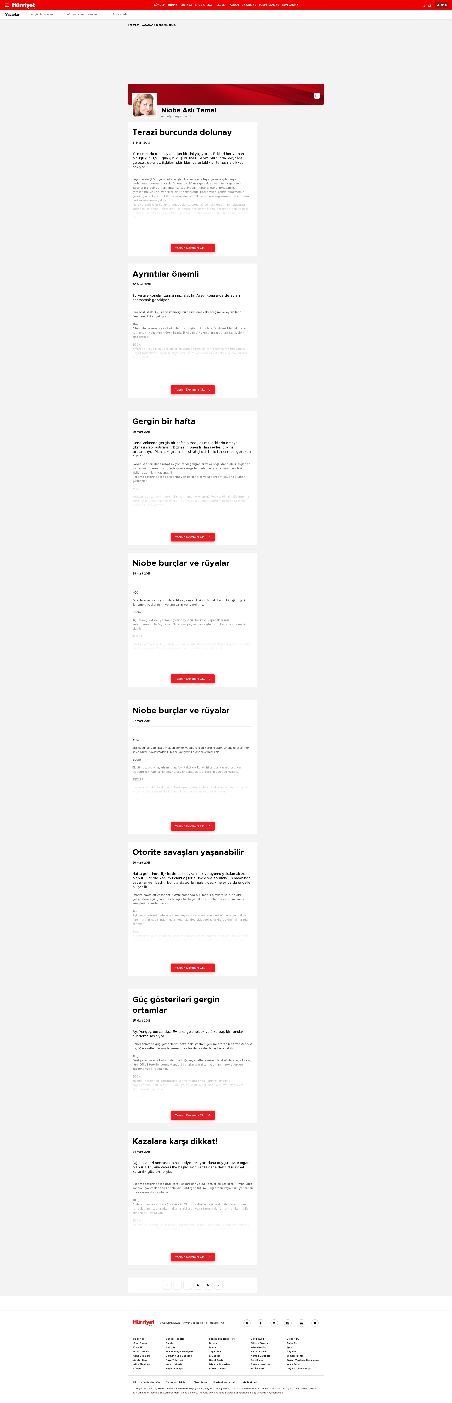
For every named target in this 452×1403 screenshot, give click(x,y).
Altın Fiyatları (141, 1364)
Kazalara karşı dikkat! (175, 1141)
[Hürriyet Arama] (423, 5)
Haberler (133, 25)
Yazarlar (12, 15)
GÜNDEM (159, 5)
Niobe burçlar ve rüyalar (181, 563)
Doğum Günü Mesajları (300, 1369)
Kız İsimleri (257, 1369)
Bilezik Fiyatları (260, 1343)
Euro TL (138, 1347)
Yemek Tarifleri (296, 1356)
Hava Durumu (259, 1352)
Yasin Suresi (294, 1364)
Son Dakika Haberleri (222, 1339)
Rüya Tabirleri (174, 1360)
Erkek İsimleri (217, 1369)
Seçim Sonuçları (175, 1369)
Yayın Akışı (215, 1352)
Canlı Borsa (140, 1343)
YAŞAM (234, 5)
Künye (137, 1369)
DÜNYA (173, 5)
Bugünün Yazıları (42, 14)
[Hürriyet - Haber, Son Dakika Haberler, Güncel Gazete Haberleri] (143, 1323)
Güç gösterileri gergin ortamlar (176, 1005)
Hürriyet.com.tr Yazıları (82, 14)
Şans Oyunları (141, 1356)
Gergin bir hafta (163, 421)
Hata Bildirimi (249, 1382)
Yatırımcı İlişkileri (176, 1382)
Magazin (291, 1352)
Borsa (212, 1347)
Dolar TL (292, 1343)
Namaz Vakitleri (260, 1356)
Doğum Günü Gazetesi (179, 1356)
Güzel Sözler (217, 1360)
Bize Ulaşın (200, 1382)
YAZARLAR (249, 5)
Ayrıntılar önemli (165, 274)
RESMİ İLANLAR (269, 5)
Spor (289, 1347)
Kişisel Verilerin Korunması (303, 1360)
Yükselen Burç (259, 1347)
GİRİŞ (443, 5)
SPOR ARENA (203, 5)
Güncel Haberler (176, 1339)
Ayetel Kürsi (140, 1360)
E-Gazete (215, 1356)
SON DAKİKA (290, 5)
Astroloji (171, 1347)
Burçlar (170, 1343)
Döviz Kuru (257, 1339)
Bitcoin (213, 1343)
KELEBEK (221, 5)
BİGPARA (186, 5)
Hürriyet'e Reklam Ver (146, 1382)
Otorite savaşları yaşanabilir (188, 852)
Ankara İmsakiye (260, 1364)
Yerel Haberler (175, 1364)
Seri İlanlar (257, 1360)
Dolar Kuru (293, 1339)
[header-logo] (23, 5)
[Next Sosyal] (247, 1323)
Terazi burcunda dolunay (182, 132)
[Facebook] (260, 1323)
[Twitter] (274, 1323)
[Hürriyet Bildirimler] (430, 5)
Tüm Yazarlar (120, 14)
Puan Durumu (141, 1352)
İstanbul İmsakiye (219, 1364)
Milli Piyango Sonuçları (179, 1352)
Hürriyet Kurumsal (224, 1382)
